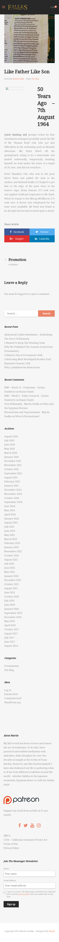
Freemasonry (11, 665)
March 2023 (10, 539)
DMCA (7, 835)
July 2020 (9, 600)
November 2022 (13, 551)
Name (6, 868)
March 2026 (10, 452)
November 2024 (13, 493)
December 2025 (12, 461)
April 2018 (10, 625)
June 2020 (9, 604)
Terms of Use (11, 843)
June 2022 (9, 567)
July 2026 (9, 440)
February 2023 (12, 543)
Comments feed (12, 698)
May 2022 (9, 571)
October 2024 (11, 498)
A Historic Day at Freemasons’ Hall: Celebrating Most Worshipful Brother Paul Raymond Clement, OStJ (27, 359)
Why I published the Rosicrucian (22, 367)
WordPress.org (12, 702)
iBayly (52, 931)
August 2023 (11, 522)
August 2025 (11, 477)
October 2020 (11, 596)
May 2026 (9, 448)
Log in (7, 690)
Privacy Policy (11, 848)
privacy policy (24, 894)
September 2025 (13, 473)
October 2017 (11, 629)
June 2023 (9, 530)
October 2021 (11, 584)
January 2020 (11, 608)
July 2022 (9, 563)
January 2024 (11, 518)
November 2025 (13, 465)
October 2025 (11, 469)
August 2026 (11, 436)
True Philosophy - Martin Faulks (21, 403)
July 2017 (9, 637)
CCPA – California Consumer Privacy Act (25, 839)
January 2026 (11, 457)
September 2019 (13, 613)
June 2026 (9, 444)
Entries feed (11, 694)
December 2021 (12, 580)
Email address (10, 880)
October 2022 (11, 555)
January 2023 (11, 547)
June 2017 (9, 641)
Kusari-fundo (26, 391)
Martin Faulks (18, 79)
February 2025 (12, 481)
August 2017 (11, 633)
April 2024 (10, 514)
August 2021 (11, 588)
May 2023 (9, 535)
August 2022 (11, 559)
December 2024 (12, 489)
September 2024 (13, 502)
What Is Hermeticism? (27, 416)
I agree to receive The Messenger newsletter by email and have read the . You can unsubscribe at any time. (31, 894)
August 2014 (11, 645)
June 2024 (9, 506)
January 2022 (11, 576)
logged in (23, 294)
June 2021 (9, 592)
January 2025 (11, 485)
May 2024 (9, 510)
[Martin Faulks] (17, 7)
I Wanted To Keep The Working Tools (24, 342)
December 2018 (12, 617)
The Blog (35, 79)
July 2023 (9, 526)
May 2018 (9, 621)
